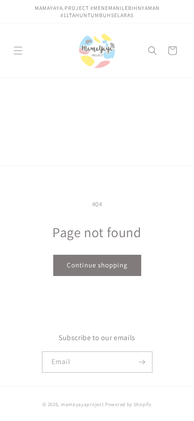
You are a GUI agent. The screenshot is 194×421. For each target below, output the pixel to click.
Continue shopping (97, 265)
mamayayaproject (82, 404)
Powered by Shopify (128, 404)
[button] (18, 51)
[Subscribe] (142, 362)
